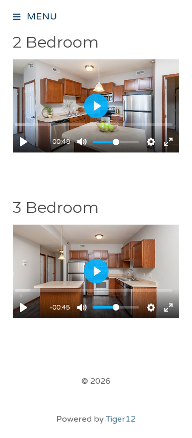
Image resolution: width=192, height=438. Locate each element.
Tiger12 (121, 419)
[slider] (94, 124)
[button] (17, 18)
